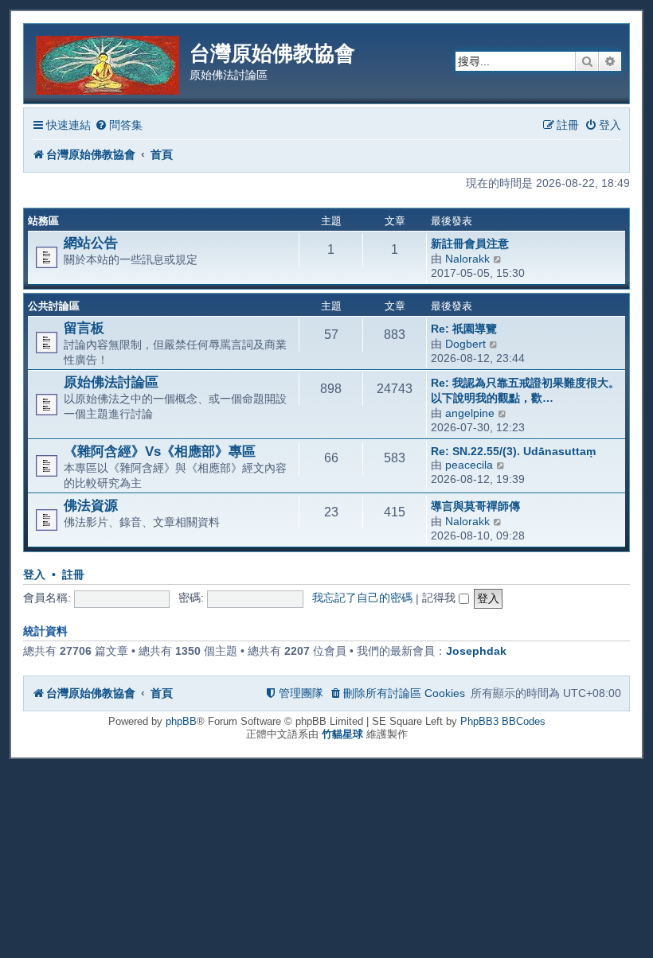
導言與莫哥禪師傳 (475, 506)
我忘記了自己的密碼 (362, 597)
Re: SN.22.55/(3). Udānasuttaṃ (513, 451)
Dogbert (465, 343)
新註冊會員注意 (470, 243)
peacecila (469, 464)
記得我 (440, 597)
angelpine (470, 413)
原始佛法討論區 (111, 382)
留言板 (84, 328)
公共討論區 (54, 306)
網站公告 (91, 243)
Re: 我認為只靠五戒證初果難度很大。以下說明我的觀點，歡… (525, 390)
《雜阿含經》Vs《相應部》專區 (160, 451)
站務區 (43, 221)
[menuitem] (119, 125)
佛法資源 (91, 505)
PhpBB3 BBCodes (502, 721)
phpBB (181, 721)
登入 (34, 575)
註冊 (73, 575)
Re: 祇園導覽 (464, 328)
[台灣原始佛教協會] (109, 62)
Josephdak (476, 651)
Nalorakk (467, 258)
